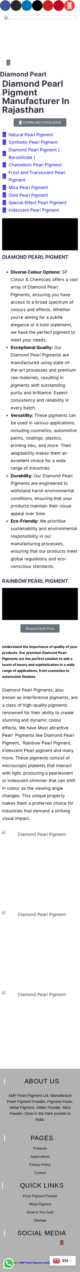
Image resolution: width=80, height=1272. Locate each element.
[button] (40, 63)
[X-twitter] (37, 5)
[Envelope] (69, 5)
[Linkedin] (26, 5)
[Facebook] (5, 5)
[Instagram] (16, 5)
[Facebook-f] (18, 1243)
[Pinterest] (58, 5)
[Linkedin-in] (33, 1243)
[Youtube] (48, 5)
